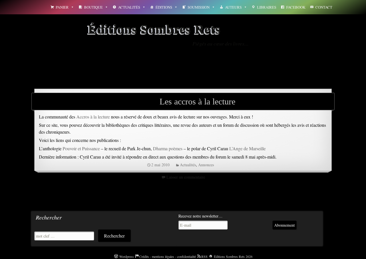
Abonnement (284, 225)
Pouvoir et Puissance (81, 148)
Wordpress (126, 256)
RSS (204, 256)
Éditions (164, 7)
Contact (323, 7)
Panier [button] (62, 7)
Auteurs (233, 7)
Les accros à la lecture (197, 101)
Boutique (93, 7)
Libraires (266, 7)
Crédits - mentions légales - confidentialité (167, 256)
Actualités (129, 7)
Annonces (206, 164)
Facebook (295, 7)
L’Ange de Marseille (247, 148)
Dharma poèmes (167, 148)
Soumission (199, 7)
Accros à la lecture (93, 117)
